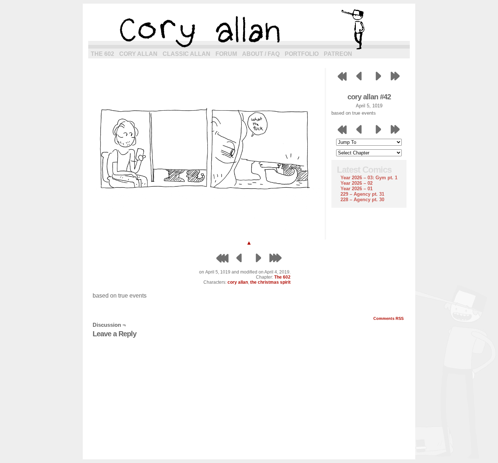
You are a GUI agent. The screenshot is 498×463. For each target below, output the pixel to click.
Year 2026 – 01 (357, 188)
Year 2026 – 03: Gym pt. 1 (369, 177)
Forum (226, 54)
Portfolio (302, 54)
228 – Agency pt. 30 (362, 199)
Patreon (338, 54)
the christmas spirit (270, 282)
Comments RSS (388, 318)
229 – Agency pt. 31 (362, 194)
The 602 (102, 54)
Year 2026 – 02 (357, 183)
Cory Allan (138, 54)
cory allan (249, 29)
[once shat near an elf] (207, 229)
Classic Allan (186, 54)
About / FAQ (261, 54)
